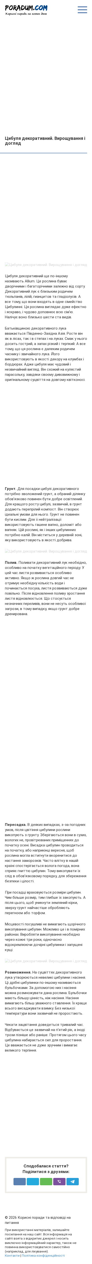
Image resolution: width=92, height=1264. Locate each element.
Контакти (12, 1255)
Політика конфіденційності (43, 1255)
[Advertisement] (46, 75)
